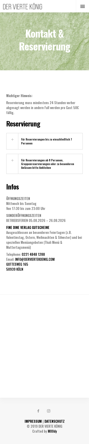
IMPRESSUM (33, 421)
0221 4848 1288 (33, 254)
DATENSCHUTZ (54, 421)
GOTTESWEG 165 (17, 264)
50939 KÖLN (14, 269)
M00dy (52, 431)
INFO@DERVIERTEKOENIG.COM (35, 259)
